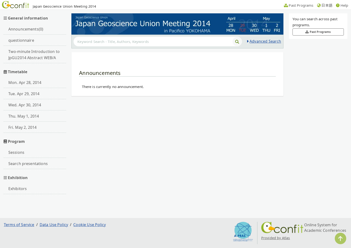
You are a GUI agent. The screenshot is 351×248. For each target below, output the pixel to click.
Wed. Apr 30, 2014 (24, 105)
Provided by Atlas (275, 238)
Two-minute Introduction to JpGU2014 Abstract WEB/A (34, 54)
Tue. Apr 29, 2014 (24, 93)
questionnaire (21, 40)
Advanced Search (265, 41)
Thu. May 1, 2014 (23, 116)
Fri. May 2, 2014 (22, 127)
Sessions (16, 152)
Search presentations (28, 163)
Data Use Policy (54, 224)
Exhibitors (17, 188)
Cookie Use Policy (89, 224)
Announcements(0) (25, 29)
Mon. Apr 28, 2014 (25, 82)
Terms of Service (19, 224)
